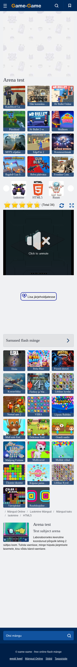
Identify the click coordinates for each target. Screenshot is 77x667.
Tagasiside (61, 658)
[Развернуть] (72, 205)
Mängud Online (16, 511)
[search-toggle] (56, 5)
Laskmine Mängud (40, 511)
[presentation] (6, 188)
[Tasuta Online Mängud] (26, 5)
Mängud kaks (64, 511)
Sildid (49, 658)
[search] (69, 635)
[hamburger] (5, 6)
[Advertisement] (58, 43)
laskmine (12, 515)
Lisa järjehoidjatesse (41, 296)
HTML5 (27, 515)
